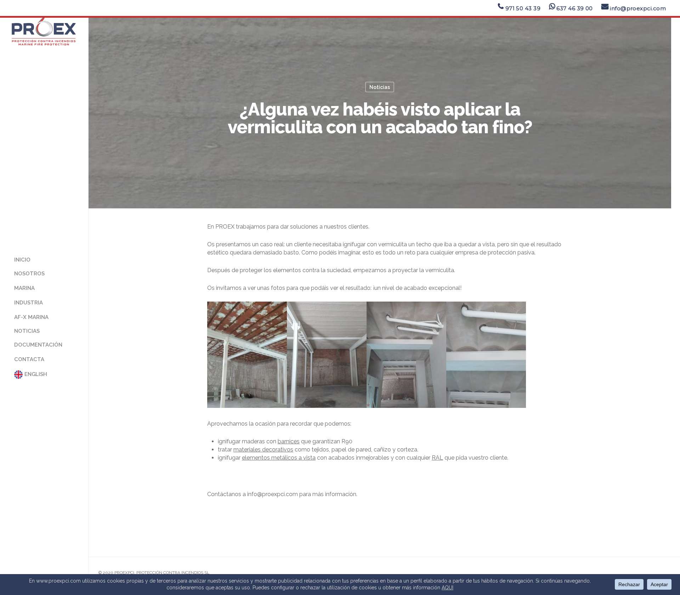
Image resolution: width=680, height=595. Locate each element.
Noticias (379, 87)
